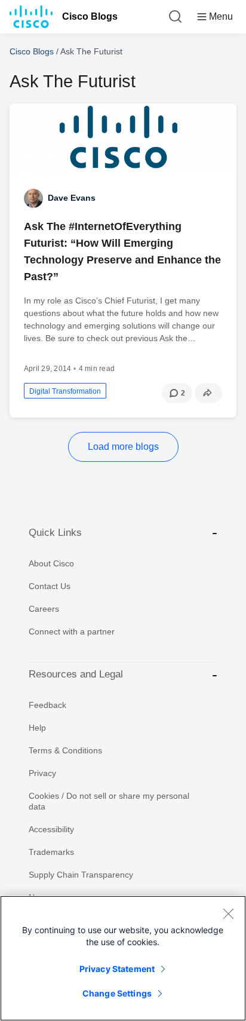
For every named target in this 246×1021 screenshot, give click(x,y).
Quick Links (55, 532)
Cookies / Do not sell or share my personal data (109, 801)
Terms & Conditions (65, 750)
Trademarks (51, 852)
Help (37, 727)
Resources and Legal (76, 674)
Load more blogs (123, 446)
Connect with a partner (72, 631)
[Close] (228, 913)
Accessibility (51, 829)
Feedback (47, 705)
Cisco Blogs (90, 16)
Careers (44, 609)
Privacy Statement (117, 969)
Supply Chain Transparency (81, 874)
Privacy (42, 773)
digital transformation (65, 391)
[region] (123, 958)
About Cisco (51, 563)
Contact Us (49, 586)
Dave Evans (72, 198)
